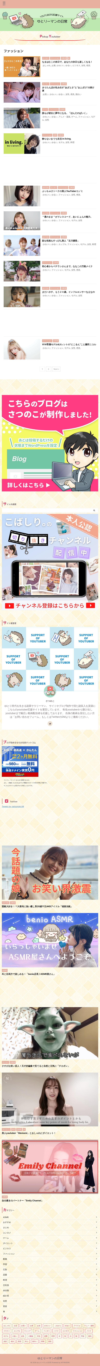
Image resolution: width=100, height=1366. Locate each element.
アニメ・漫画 (64, 116)
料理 (72, 142)
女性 (83, 65)
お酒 (53, 65)
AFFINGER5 (65, 1362)
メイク (88, 1331)
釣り (26, 1341)
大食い (14, 1336)
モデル (61, 142)
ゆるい (68, 65)
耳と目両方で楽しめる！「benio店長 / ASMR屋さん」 (29, 974)
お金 (38, 1326)
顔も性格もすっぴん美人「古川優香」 (60, 240)
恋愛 (45, 1336)
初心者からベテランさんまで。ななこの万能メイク (67, 266)
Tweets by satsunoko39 (13, 806)
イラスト (7, 1331)
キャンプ (27, 1331)
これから (58, 1326)
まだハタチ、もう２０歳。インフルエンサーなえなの (68, 292)
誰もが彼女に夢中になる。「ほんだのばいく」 (65, 113)
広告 (38, 1336)
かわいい (60, 65)
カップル (62, 244)
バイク (56, 1331)
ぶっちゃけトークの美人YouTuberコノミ (62, 191)
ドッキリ (46, 1331)
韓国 (42, 1341)
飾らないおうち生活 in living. (56, 138)
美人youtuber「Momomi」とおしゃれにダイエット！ (29, 1133)
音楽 (49, 1341)
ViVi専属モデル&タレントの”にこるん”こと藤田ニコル (69, 344)
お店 (15, 1326)
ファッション (84, 116)
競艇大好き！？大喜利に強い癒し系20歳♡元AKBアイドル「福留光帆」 (37, 906)
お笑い (46, 94)
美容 (5, 1341)
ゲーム (74, 116)
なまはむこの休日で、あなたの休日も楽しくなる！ (67, 62)
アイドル (77, 1326)
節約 (89, 1336)
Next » (56, 369)
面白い (78, 94)
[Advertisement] (50, 170)
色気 (88, 65)
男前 (82, 1336)
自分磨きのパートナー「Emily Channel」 (22, 1200)
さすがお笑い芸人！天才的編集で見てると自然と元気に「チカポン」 (36, 1066)
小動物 (30, 1336)
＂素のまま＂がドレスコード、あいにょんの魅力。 (67, 216)
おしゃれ (46, 65)
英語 (19, 1341)
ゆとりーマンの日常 (50, 1358)
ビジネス (76, 65)
